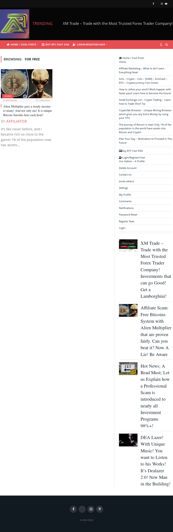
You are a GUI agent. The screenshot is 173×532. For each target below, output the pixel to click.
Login (122, 228)
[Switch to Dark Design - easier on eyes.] (161, 44)
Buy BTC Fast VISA (57, 44)
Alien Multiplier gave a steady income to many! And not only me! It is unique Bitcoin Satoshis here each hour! (27, 110)
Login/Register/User (91, 44)
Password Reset (128, 214)
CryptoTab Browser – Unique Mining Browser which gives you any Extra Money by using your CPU (145, 114)
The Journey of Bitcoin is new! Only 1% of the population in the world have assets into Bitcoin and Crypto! (145, 128)
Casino (7, 96)
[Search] (166, 44)
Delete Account (128, 168)
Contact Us (125, 174)
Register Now (126, 221)
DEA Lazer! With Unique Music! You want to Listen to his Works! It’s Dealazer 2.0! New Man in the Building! (155, 460)
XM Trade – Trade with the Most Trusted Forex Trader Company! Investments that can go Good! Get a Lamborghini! (156, 269)
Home (122, 61)
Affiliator (11, 100)
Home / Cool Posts (23, 44)
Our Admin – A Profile (132, 161)
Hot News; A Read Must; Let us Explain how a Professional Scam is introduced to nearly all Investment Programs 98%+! (155, 396)
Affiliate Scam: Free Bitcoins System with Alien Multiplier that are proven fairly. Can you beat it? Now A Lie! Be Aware (156, 330)
